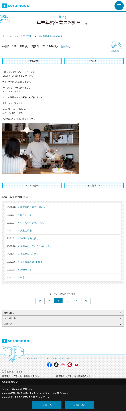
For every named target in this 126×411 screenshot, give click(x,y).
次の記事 (92, 61)
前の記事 (34, 61)
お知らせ (66, 46)
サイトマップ (35, 358)
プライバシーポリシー (59, 358)
